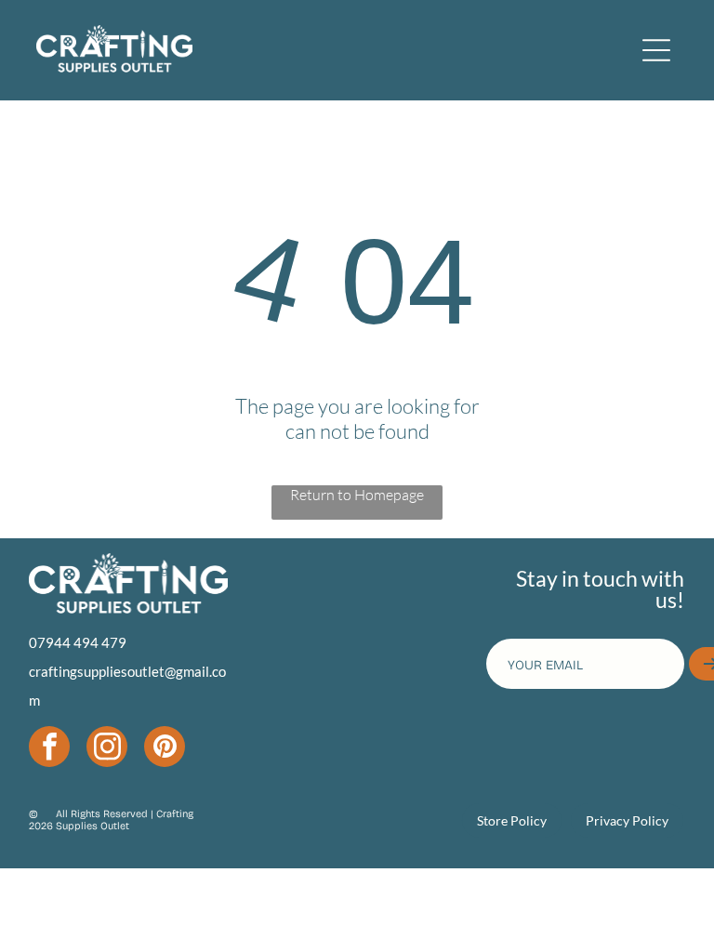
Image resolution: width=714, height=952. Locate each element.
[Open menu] (656, 50)
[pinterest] (164, 749)
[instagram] (106, 749)
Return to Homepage (357, 494)
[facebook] (49, 749)
